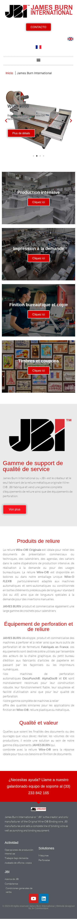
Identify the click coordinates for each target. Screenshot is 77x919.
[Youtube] (33, 898)
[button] (39, 60)
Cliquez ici (38, 202)
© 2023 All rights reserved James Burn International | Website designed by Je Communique (38, 907)
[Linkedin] (43, 898)
